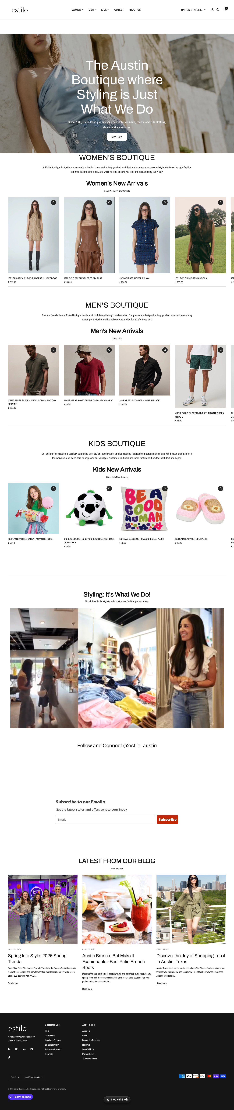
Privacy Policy (88, 1054)
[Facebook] (11, 1049)
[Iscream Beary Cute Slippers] (200, 508)
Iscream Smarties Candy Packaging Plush (30, 539)
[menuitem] (77, 10)
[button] (117, 137)
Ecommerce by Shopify (57, 1089)
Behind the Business (91, 1040)
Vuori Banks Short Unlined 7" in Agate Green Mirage (199, 414)
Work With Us (88, 1049)
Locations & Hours (53, 1040)
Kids (104, 10)
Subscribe (168, 819)
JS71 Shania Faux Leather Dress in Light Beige (32, 278)
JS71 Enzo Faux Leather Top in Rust (83, 278)
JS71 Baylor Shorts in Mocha (191, 278)
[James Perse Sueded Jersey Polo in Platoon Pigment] (33, 370)
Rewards (49, 1054)
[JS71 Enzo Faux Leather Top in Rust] (89, 235)
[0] (223, 10)
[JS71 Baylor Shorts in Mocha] (200, 235)
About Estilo (89, 1025)
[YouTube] (26, 1049)
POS (42, 1089)
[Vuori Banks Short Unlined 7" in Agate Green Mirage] (200, 376)
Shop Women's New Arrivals (117, 191)
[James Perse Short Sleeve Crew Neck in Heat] (89, 370)
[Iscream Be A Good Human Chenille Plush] (144, 508)
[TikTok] (11, 1057)
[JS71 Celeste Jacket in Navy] (144, 235)
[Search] (218, 10)
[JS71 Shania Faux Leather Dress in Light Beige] (33, 235)
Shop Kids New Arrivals (117, 477)
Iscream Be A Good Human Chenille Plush (141, 539)
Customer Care (52, 1025)
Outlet (119, 10)
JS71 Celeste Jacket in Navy (134, 278)
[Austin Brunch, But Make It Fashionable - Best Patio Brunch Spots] (117, 909)
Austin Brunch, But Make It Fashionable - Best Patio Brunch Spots (113, 961)
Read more (13, 983)
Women (76, 10)
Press (84, 1035)
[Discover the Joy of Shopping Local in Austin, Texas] (191, 909)
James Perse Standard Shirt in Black (139, 400)
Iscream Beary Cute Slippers (191, 539)
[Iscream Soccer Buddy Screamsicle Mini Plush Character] (89, 508)
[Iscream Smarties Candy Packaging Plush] (33, 508)
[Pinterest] (33, 1049)
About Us (135, 10)
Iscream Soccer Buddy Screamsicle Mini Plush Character (89, 540)
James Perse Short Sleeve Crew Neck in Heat (88, 400)
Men (91, 10)
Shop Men (117, 338)
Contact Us (50, 1035)
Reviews (86, 1044)
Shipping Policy (52, 1044)
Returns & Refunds (53, 1049)
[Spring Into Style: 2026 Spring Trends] (43, 909)
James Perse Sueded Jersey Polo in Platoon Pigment (32, 402)
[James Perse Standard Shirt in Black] (144, 370)
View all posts (117, 868)
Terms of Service (89, 1058)
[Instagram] (18, 1049)
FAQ (47, 1031)
